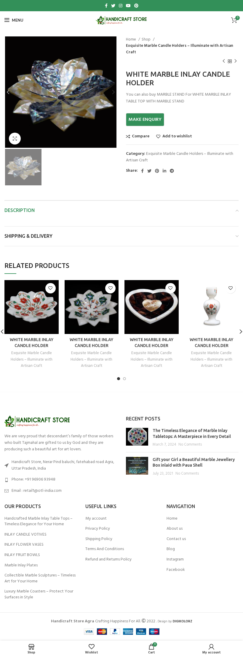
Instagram (175, 560)
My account (96, 519)
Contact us (176, 539)
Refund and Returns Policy (108, 560)
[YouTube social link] (128, 5)
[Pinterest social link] (136, 5)
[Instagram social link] (120, 5)
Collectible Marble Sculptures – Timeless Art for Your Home (40, 578)
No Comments (190, 445)
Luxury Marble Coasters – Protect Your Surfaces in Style (38, 594)
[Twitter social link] (113, 5)
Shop (146, 39)
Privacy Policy (97, 529)
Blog (171, 549)
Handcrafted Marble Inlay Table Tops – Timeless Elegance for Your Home (38, 521)
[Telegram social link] (172, 171)
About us (175, 529)
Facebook (176, 570)
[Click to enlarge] (15, 138)
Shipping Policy (98, 539)
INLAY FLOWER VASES (24, 545)
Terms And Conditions (104, 549)
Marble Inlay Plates (21, 565)
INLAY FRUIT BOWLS (22, 555)
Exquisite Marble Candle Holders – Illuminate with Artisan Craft (179, 49)
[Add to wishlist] (50, 288)
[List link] (60, 479)
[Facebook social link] (106, 5)
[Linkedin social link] (164, 171)
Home (131, 39)
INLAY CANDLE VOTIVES (25, 535)
